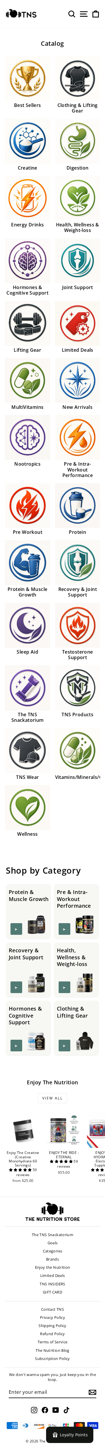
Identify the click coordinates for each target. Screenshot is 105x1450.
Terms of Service (53, 1342)
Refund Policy (52, 1333)
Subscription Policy (52, 1358)
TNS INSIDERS (52, 1284)
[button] (21, 1169)
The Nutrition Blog (52, 1350)
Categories (52, 1251)
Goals (53, 1242)
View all (52, 1098)
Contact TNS (52, 1309)
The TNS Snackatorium (52, 1234)
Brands (52, 1259)
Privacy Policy (52, 1317)
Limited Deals (52, 1275)
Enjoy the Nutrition (52, 1267)
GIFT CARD (52, 1292)
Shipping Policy (52, 1325)
